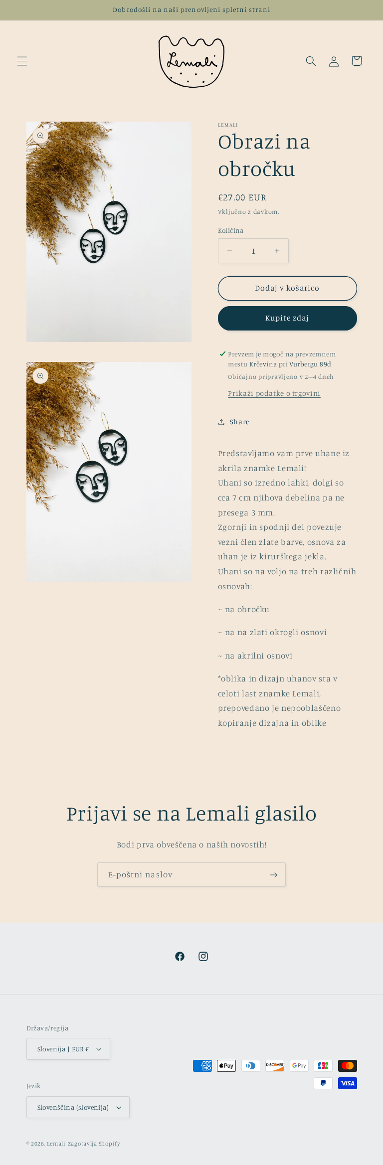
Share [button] (240, 421)
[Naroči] (273, 874)
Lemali (56, 1143)
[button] (21, 60)
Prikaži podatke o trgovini (274, 393)
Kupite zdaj (287, 318)
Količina (231, 230)
